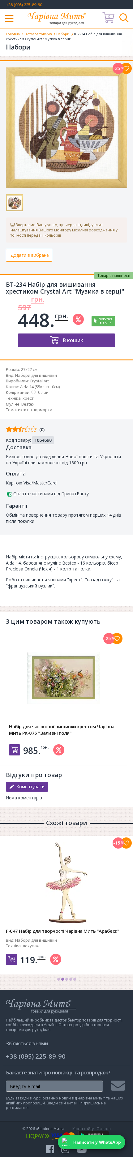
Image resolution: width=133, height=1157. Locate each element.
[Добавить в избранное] (116, 638)
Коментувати (29, 786)
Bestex (27, 404)
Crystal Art (39, 381)
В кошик (72, 340)
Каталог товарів (38, 34)
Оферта (104, 1128)
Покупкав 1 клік (106, 321)
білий (43, 392)
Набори (62, 34)
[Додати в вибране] (126, 68)
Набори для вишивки (36, 375)
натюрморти (39, 409)
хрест (28, 398)
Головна (13, 34)
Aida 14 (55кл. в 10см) (40, 386)
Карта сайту (83, 1128)
